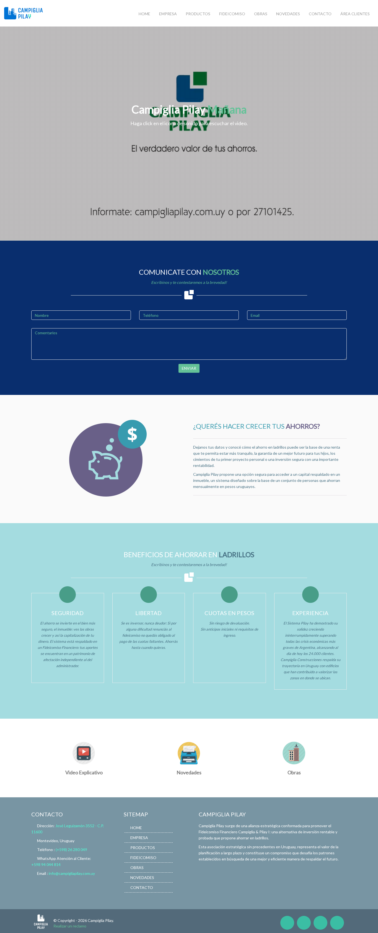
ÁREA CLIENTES (355, 13)
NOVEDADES (288, 13)
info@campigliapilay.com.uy (72, 873)
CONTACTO (320, 13)
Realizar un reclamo (69, 926)
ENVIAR (189, 368)
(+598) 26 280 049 (71, 849)
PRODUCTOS (198, 13)
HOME (144, 13)
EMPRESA (168, 13)
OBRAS (260, 13)
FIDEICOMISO (232, 13)
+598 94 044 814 (46, 864)
